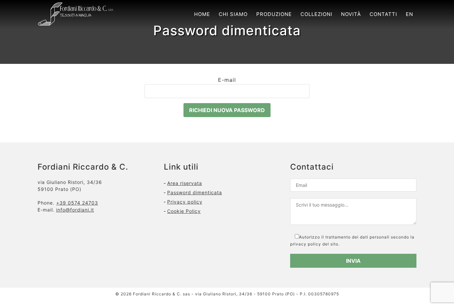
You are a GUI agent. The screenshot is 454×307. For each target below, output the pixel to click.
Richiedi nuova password (227, 110)
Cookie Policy (184, 211)
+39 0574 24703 (77, 203)
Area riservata (184, 183)
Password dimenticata (194, 192)
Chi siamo (233, 14)
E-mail (227, 79)
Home (202, 14)
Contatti (383, 14)
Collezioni (316, 14)
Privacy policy (184, 202)
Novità (351, 14)
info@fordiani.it (75, 210)
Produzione (274, 14)
